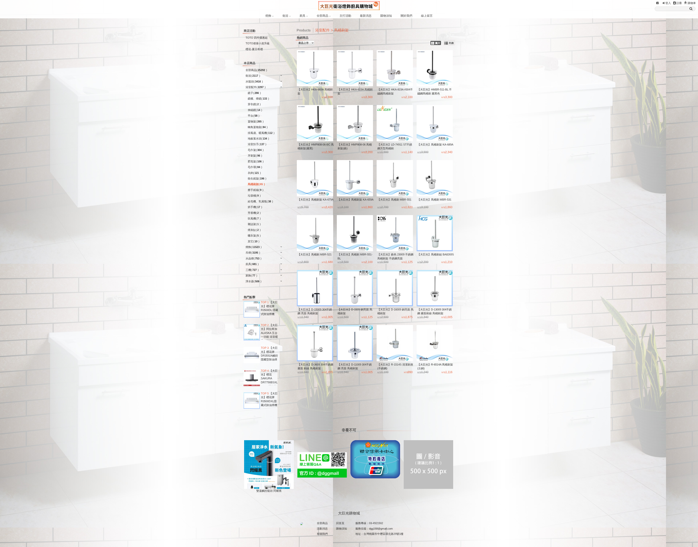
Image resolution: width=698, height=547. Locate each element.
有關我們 (322, 533)
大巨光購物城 (349, 513)
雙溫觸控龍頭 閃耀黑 (269, 490)
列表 (451, 43)
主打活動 (345, 15)
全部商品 (322, 15)
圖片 (437, 43)
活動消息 (322, 528)
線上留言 (427, 15)
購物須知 (386, 15)
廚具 (302, 15)
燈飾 (268, 15)
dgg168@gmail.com (381, 528)
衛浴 (285, 15)
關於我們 (406, 15)
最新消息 (366, 15)
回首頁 (340, 523)
